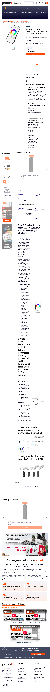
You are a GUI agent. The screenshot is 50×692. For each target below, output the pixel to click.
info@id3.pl (31, 131)
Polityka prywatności (38, 669)
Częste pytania (37, 668)
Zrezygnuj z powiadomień (7, 194)
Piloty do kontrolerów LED (25, 21)
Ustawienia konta (21, 681)
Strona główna (5, 21)
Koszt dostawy (21, 669)
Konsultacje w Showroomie (40, 677)
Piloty (17, 21)
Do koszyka (25, 527)
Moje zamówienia (21, 678)
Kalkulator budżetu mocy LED (40, 667)
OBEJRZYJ (7, 220)
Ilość (28, 45)
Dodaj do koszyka (35, 54)
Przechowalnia (21, 680)
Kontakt (36, 680)
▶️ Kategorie (11, 21)
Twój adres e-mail (7, 654)
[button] (32, 3)
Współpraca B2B (37, 678)
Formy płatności (21, 668)
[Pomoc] (37, 3)
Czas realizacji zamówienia (23, 665)
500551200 (31, 130)
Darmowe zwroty (21, 667)
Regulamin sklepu (38, 671)
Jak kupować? (37, 665)
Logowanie (20, 677)
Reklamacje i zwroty (22, 671)
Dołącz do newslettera (38, 654)
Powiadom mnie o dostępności (7, 190)
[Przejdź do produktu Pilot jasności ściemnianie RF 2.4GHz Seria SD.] (31, 164)
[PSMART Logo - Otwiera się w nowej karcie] (9, 664)
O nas (35, 681)
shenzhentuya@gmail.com (35, 115)
